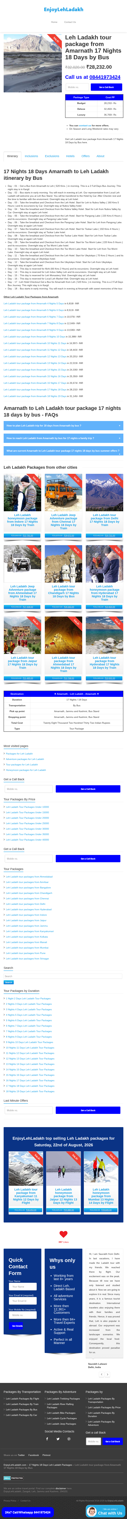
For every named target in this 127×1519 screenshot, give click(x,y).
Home (54, 22)
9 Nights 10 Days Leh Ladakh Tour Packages (29, 1042)
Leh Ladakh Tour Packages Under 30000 (27, 828)
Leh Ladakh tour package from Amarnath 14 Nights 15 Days (35, 369)
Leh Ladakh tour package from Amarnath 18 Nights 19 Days (35, 396)
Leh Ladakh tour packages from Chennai (27, 898)
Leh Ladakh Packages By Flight (22, 1398)
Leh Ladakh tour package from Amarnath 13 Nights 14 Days (35, 363)
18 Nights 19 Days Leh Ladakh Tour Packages (30, 1091)
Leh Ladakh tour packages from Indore (26, 915)
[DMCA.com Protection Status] (14, 1478)
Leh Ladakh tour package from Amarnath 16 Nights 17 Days (35, 383)
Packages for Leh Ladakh (19, 753)
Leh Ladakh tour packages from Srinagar (27, 958)
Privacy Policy (10, 1501)
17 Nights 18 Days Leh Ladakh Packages (50, 1465)
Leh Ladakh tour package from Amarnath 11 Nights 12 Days (35, 350)
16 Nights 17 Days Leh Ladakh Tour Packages (30, 1080)
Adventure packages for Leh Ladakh (25, 759)
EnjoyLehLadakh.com (15, 1465)
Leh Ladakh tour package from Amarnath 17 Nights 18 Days (35, 389)
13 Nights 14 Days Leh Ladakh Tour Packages (30, 1064)
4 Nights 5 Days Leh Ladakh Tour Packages (29, 1015)
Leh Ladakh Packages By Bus (21, 1409)
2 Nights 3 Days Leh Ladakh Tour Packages (29, 1004)
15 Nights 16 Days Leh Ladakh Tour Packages (30, 1075)
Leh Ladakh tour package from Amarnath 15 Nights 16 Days (35, 376)
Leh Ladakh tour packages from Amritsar (27, 882)
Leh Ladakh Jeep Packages (61, 1423)
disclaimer (61, 1488)
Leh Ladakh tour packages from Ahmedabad (29, 876)
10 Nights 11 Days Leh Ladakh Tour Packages (30, 1047)
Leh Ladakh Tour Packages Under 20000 (27, 818)
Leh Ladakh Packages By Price (104, 1407)
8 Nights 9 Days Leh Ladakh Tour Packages (29, 1036)
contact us (85, 125)
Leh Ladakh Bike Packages (61, 1413)
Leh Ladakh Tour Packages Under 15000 (27, 812)
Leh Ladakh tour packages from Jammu (27, 925)
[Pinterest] (68, 1438)
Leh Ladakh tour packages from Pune (25, 953)
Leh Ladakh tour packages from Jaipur (26, 920)
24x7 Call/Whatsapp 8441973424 (27, 1512)
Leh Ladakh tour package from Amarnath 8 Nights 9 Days (34, 330)
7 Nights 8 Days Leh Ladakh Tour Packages (29, 1031)
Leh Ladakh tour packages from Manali (26, 942)
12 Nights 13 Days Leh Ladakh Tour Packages (30, 1058)
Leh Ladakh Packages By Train (22, 1404)
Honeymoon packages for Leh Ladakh (26, 770)
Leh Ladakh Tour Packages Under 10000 (27, 807)
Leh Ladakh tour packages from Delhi (25, 904)
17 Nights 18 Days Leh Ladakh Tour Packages (30, 1086)
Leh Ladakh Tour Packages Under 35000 (27, 834)
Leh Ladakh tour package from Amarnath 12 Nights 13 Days (35, 356)
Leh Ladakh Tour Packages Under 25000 (27, 823)
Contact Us (70, 22)
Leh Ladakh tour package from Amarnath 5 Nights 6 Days (34, 310)
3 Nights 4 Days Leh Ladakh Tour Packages (29, 1009)
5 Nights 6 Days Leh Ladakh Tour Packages (29, 1020)
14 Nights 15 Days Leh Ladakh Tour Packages (30, 1069)
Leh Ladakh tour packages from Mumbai (27, 947)
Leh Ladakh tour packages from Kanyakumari (30, 931)
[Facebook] (47, 1438)
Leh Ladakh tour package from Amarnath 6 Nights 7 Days (34, 316)
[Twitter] (58, 1438)
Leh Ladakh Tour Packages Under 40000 (27, 839)
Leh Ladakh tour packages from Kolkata (27, 936)
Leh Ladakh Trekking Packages (63, 1398)
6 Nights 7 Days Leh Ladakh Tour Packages (29, 1025)
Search (8, 982)
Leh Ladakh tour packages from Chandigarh (29, 893)
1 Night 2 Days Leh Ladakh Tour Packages (28, 998)
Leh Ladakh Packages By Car (21, 1415)
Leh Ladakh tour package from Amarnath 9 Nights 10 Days (34, 336)
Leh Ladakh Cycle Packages (62, 1418)
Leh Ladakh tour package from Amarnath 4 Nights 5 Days (34, 303)
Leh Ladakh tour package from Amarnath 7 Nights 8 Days (34, 323)
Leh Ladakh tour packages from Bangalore (28, 887)
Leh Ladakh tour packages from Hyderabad (29, 909)
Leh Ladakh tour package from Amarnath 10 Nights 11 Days (35, 343)
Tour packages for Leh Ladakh (22, 764)
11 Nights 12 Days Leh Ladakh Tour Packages (30, 1053)
